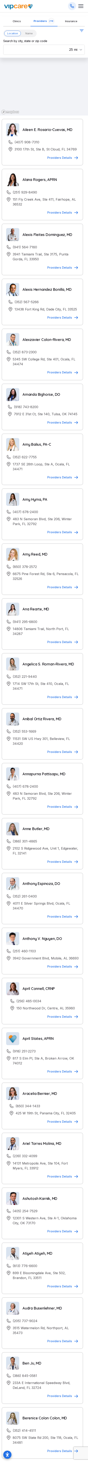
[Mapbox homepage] (10, 112)
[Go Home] (18, 6)
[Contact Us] (72, 6)
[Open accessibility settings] (7, 1455)
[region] (44, 86)
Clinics (17, 21)
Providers (43, 21)
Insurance (71, 21)
